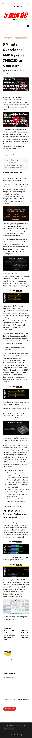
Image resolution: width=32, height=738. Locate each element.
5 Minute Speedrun (10, 163)
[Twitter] (14, 6)
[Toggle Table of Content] (25, 160)
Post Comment (9, 709)
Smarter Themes (11, 728)
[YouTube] (17, 6)
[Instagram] (21, 6)
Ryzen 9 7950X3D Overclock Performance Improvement (13, 166)
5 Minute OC (8, 38)
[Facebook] (11, 6)
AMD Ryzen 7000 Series (21, 38)
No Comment (9, 74)
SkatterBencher (11, 70)
